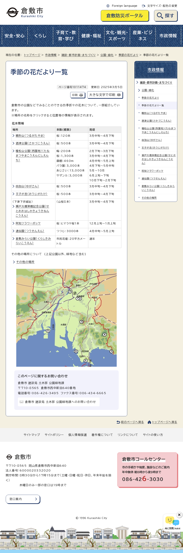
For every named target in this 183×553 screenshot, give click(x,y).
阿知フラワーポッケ (28, 223)
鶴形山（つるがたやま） (30, 135)
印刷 (75, 95)
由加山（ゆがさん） (27, 186)
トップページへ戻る (164, 422)
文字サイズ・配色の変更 (162, 5)
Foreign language (124, 5)
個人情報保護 (77, 434)
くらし (40, 36)
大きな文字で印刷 (102, 94)
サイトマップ (32, 434)
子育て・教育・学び (66, 35)
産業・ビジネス (143, 35)
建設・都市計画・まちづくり (78, 55)
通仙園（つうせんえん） (30, 231)
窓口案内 (15, 499)
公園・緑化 (107, 55)
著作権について (102, 434)
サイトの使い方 (153, 434)
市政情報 (168, 36)
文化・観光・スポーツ (117, 35)
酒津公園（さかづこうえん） (33, 143)
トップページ (32, 55)
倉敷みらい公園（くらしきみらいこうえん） (158, 188)
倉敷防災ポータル (124, 15)
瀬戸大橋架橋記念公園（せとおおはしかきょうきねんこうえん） (32, 211)
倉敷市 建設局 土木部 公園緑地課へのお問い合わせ (60, 401)
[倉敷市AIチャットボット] (172, 522)
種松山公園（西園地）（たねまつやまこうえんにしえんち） (33, 156)
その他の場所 (25, 261)
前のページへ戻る (132, 422)
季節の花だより (128, 55)
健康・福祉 (91, 36)
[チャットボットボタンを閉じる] (179, 515)
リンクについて (128, 434)
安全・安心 (15, 36)
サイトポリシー (54, 434)
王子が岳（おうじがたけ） (32, 194)
